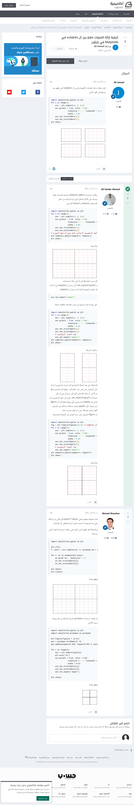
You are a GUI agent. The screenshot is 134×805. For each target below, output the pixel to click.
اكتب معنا (78, 757)
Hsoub (44, 762)
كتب (85, 13)
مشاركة (72, 48)
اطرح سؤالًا (83, 61)
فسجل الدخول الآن (81, 727)
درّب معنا (70, 757)
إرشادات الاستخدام (58, 757)
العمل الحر (104, 20)
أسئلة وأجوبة (97, 13)
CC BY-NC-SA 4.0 (71, 762)
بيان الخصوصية (44, 757)
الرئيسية (126, 13)
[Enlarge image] (83, 143)
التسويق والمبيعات (88, 20)
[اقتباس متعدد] (104, 169)
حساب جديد (9, 5)
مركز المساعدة (32, 757)
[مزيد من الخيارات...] (51, 82)
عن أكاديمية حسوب (102, 757)
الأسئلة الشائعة (88, 757)
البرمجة (129, 20)
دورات (77, 13)
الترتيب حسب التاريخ (54, 179)
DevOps (63, 20)
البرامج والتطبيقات (48, 20)
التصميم (74, 20)
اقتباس (98, 168)
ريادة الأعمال (117, 20)
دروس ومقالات (113, 13)
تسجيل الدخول (24, 5)
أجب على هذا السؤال (60, 61)
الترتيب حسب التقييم (67, 179)
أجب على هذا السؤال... (107, 737)
